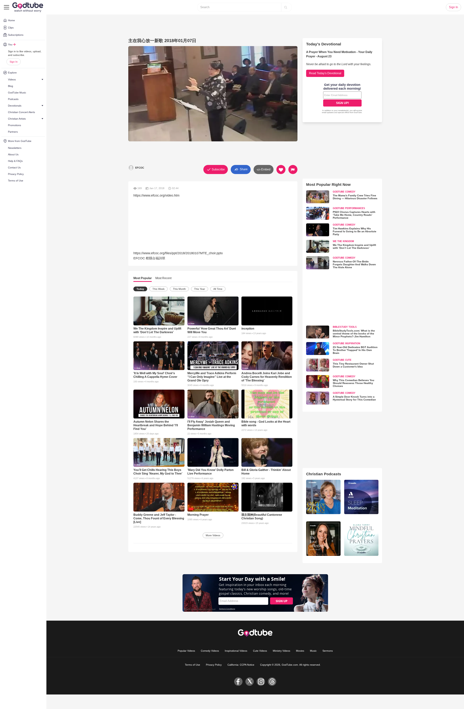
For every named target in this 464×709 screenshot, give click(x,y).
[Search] (285, 7)
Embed (265, 169)
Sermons (327, 650)
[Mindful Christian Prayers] (361, 538)
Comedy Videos (210, 650)
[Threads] (272, 681)
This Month (179, 288)
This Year (199, 288)
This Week (158, 288)
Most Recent (163, 278)
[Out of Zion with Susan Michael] (323, 497)
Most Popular (142, 278)
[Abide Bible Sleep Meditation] (361, 497)
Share (243, 169)
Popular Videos (186, 650)
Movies (300, 650)
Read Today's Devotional (325, 73)
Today (140, 288)
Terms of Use (192, 664)
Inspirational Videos (236, 650)
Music (313, 650)
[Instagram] (261, 681)
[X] (249, 681)
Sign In (14, 61)
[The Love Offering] (323, 538)
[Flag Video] (292, 169)
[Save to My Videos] (280, 169)
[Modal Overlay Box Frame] (342, 99)
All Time (217, 288)
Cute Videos (260, 650)
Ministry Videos (281, 650)
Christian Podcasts (323, 474)
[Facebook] (238, 681)
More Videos (213, 535)
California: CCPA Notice (240, 664)
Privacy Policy (214, 664)
